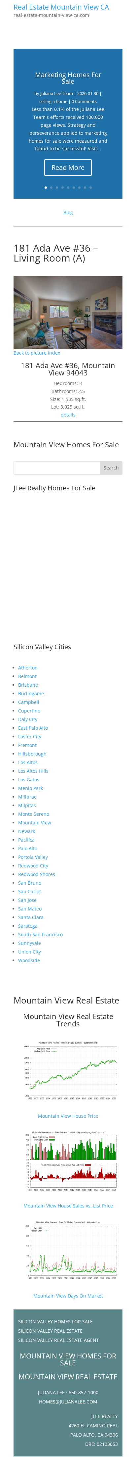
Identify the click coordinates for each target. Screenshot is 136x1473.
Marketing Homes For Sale (68, 78)
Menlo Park (30, 788)
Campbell (28, 702)
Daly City (27, 719)
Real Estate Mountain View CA (61, 7)
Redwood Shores (36, 874)
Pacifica (26, 840)
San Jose (27, 900)
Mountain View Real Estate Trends (68, 1019)
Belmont (27, 676)
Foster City (29, 736)
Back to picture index (37, 353)
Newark (26, 831)
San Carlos (30, 891)
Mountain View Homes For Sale (66, 444)
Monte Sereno (33, 814)
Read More (68, 167)
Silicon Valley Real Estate (50, 1331)
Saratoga (28, 926)
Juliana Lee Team (56, 93)
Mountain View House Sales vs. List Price (68, 1206)
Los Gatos (28, 779)
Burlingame (31, 693)
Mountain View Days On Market (68, 1296)
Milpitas (27, 805)
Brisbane (28, 685)
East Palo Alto (33, 728)
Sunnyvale (29, 943)
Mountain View (34, 822)
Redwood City (33, 865)
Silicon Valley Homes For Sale (55, 1321)
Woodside (29, 960)
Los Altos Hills (33, 771)
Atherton (28, 667)
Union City (29, 952)
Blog (68, 212)
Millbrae (27, 797)
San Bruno (29, 883)
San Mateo (30, 909)
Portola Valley (33, 857)
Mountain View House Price (68, 1116)
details (68, 415)
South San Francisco (40, 934)
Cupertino (29, 711)
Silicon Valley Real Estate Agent (58, 1340)
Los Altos (28, 762)
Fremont (27, 745)
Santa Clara (31, 917)
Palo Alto (27, 848)
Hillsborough (32, 754)
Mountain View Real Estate (66, 1000)
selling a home (53, 101)
